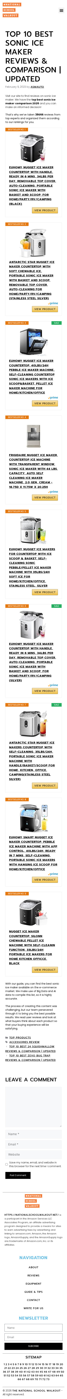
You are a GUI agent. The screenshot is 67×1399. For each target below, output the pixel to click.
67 (23, 1379)
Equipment (33, 1284)
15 (43, 1364)
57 (28, 1375)
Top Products (20, 1038)
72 (44, 1379)
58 (32, 1375)
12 (32, 1364)
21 (5, 1368)
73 (47, 1379)
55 (20, 1375)
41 (25, 1372)
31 (45, 1368)
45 (41, 1372)
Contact (33, 1300)
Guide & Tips (33, 1292)
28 (33, 1368)
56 (24, 1375)
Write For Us (33, 1308)
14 (39, 1364)
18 (54, 1364)
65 (61, 1375)
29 (37, 1368)
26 (25, 1368)
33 (53, 1368)
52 (8, 1375)
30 (41, 1368)
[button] (61, 10)
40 (21, 1372)
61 (45, 1375)
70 (36, 1379)
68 (28, 1379)
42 (29, 1372)
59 (37, 1375)
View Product (45, 210)
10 (26, 1364)
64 (57, 1375)
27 (29, 1368)
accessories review (24, 1042)
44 (37, 1372)
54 (16, 1375)
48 (54, 1372)
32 (49, 1368)
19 (57, 1364)
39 (16, 1372)
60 (41, 1375)
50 (62, 1372)
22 (9, 1368)
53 (12, 1375)
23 (13, 1368)
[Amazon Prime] (53, 304)
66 (19, 1379)
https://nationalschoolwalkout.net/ (31, 1215)
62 (49, 1375)
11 (30, 1364)
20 (61, 1364)
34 (57, 1368)
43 (33, 1372)
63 (53, 1375)
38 (12, 1372)
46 (45, 1372)
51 (5, 1375)
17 (51, 1364)
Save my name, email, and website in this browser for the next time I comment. (35, 1164)
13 (36, 1364)
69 (32, 1379)
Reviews (33, 1275)
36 (4, 1372)
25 (21, 1368)
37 (8, 1372)
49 (58, 1372)
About (33, 1267)
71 (40, 1379)
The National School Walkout (36, 1391)
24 (17, 1368)
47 (49, 1372)
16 (46, 1364)
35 (61, 1368)
